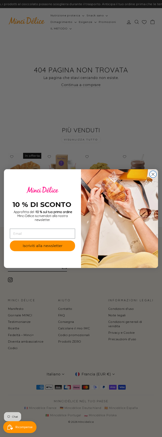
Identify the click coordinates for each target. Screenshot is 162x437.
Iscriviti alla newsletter (42, 246)
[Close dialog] (153, 174)
